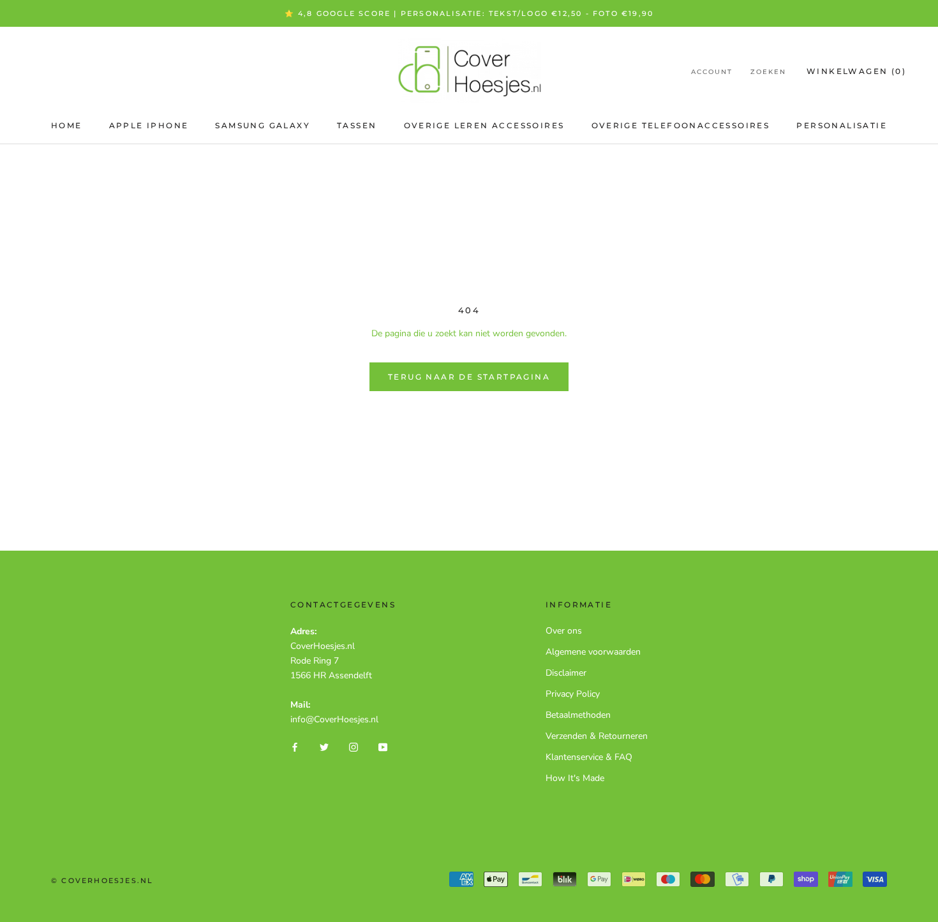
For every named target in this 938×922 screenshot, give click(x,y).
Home (66, 125)
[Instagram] (353, 747)
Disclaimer (566, 673)
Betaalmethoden (578, 715)
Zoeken (768, 72)
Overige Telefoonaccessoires (681, 125)
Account (712, 72)
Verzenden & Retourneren (597, 736)
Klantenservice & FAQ (589, 757)
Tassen (356, 125)
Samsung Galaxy (262, 125)
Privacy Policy (573, 694)
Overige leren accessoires (484, 125)
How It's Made (575, 778)
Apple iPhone (149, 125)
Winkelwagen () (856, 71)
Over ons (564, 631)
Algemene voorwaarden (593, 652)
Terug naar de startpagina (469, 377)
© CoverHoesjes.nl (102, 880)
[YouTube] (382, 747)
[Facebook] (294, 747)
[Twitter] (324, 747)
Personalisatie (841, 125)
